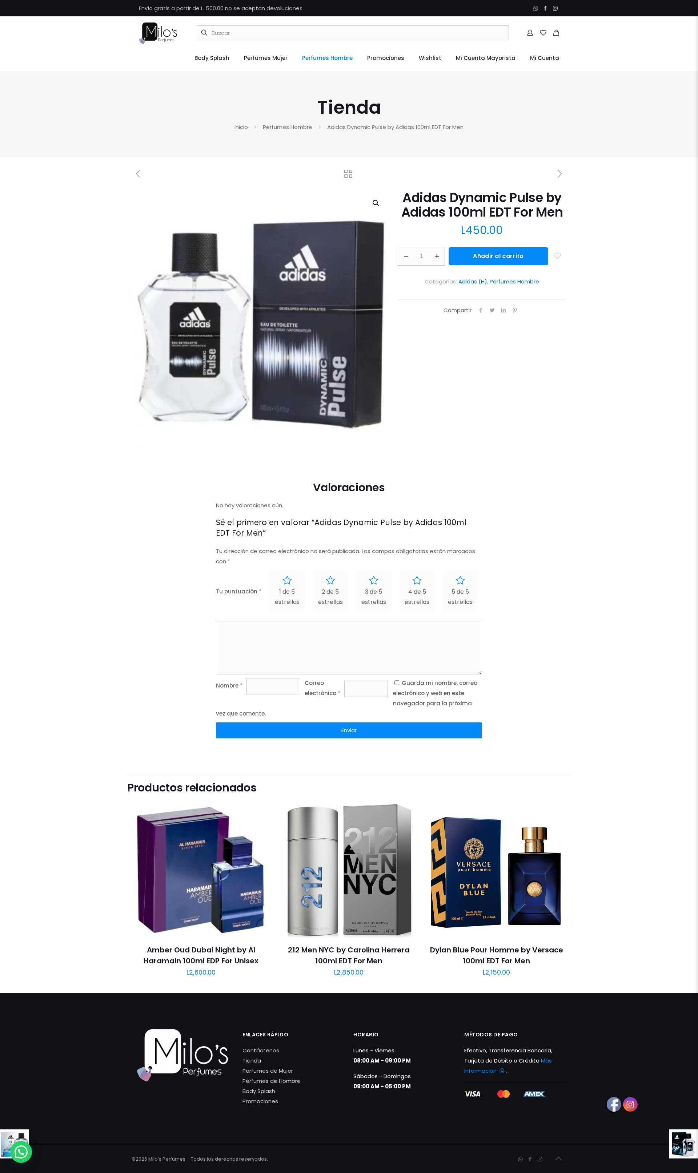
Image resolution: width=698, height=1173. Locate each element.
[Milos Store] (158, 32)
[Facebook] (545, 8)
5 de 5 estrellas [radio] (460, 597)
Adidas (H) (472, 281)
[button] (376, 203)
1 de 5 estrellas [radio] (287, 597)
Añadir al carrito (498, 256)
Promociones (260, 1101)
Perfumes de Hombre (271, 1081)
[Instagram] (555, 8)
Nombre (229, 685)
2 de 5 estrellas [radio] (330, 597)
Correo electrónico (323, 688)
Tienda (251, 1060)
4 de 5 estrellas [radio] (417, 597)
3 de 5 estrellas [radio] (373, 597)
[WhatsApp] (535, 8)
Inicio (241, 127)
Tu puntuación (239, 591)
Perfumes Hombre (287, 127)
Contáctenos (260, 1050)
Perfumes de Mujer (267, 1071)
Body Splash (258, 1091)
